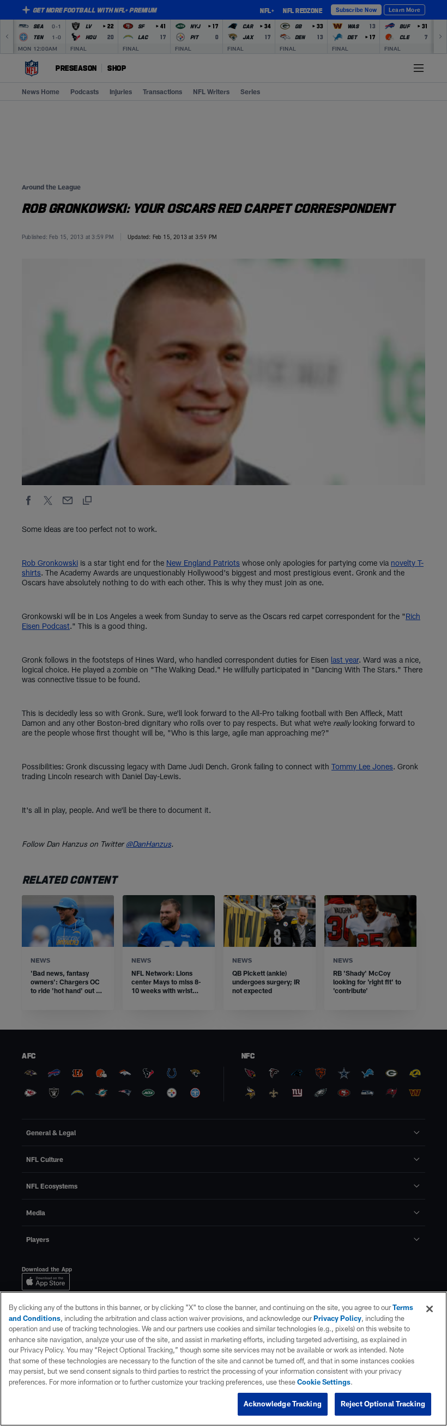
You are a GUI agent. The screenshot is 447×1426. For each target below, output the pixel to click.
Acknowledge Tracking (283, 1403)
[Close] (430, 1309)
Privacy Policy (337, 1318)
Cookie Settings (324, 1382)
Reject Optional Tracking (383, 1403)
